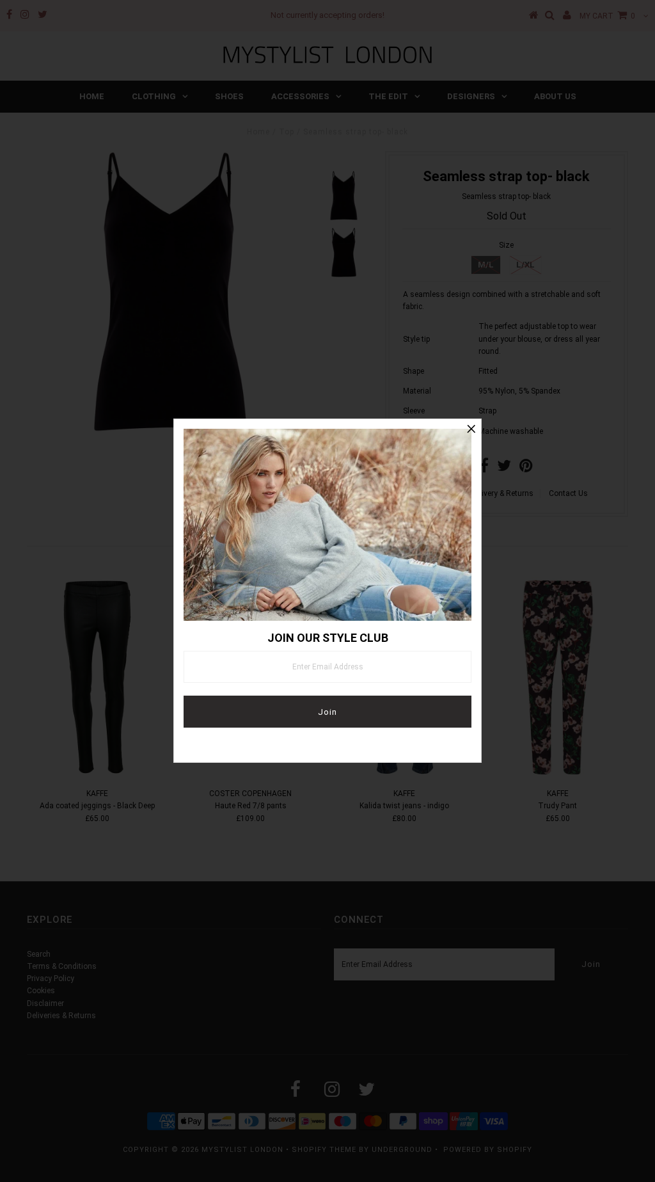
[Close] (471, 428)
